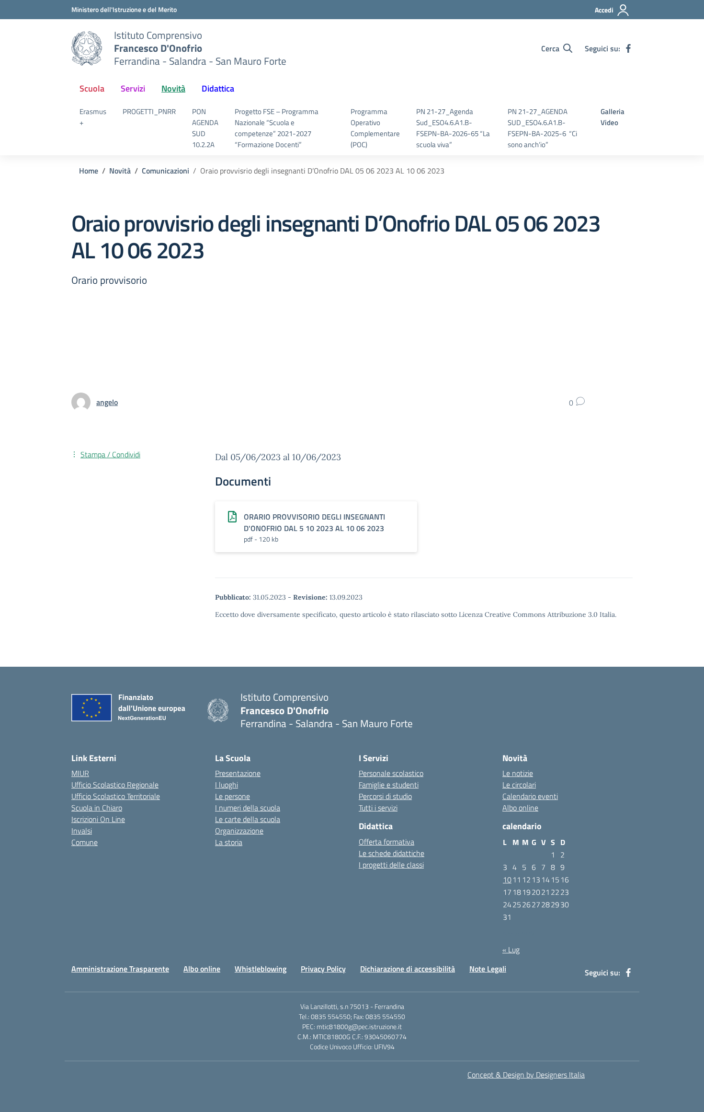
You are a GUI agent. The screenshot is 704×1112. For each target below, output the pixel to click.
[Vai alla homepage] (86, 48)
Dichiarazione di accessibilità (407, 968)
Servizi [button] (133, 88)
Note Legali (487, 968)
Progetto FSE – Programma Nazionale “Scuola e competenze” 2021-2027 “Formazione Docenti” (276, 128)
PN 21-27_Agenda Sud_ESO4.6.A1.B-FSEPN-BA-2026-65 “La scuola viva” (453, 128)
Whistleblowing (260, 968)
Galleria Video (613, 117)
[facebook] (628, 48)
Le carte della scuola (247, 819)
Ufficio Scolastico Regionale (115, 784)
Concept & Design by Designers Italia (526, 1074)
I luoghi (226, 784)
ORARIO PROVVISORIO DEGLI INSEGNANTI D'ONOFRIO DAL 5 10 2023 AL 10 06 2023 (314, 522)
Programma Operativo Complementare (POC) (375, 128)
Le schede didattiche (391, 853)
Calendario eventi (530, 796)
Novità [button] (173, 88)
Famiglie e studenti (389, 784)
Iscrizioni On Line (98, 819)
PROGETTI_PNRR (149, 111)
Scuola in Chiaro (96, 807)
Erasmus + (92, 117)
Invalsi (81, 830)
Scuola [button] (91, 88)
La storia (228, 842)
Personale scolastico (391, 773)
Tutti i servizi (378, 807)
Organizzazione (239, 830)
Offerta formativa (386, 841)
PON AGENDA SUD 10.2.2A (205, 128)
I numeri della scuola (247, 807)
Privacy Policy (323, 968)
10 (507, 879)
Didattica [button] (218, 88)
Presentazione (238, 773)
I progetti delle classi (391, 864)
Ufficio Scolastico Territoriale (115, 796)
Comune (84, 842)
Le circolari (519, 784)
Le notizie (517, 773)
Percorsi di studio (385, 796)
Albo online (520, 807)
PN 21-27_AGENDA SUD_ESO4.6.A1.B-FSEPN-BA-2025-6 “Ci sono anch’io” (542, 128)
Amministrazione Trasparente (120, 968)
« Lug (511, 949)
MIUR (80, 773)
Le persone (232, 796)
